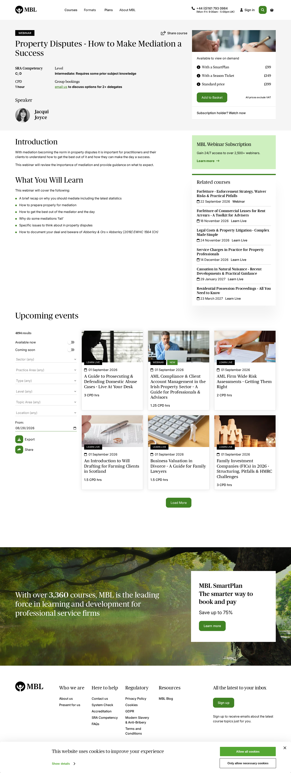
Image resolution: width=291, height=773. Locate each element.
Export (30, 439)
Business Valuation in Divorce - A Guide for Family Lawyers (178, 422)
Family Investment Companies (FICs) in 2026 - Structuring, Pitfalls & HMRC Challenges (245, 422)
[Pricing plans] (198, 67)
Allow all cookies (248, 751)
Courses (71, 10)
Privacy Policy (135, 699)
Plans (109, 10)
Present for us (69, 705)
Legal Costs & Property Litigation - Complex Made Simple (233, 232)
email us (61, 87)
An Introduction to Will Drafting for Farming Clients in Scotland (112, 422)
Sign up (223, 703)
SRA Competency (29, 68)
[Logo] (26, 10)
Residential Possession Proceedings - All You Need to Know (234, 291)
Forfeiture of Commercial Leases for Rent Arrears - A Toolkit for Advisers (231, 213)
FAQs (95, 724)
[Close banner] (284, 747)
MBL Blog (166, 699)
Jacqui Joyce (42, 114)
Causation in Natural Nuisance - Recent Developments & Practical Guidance (229, 271)
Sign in (249, 10)
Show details (61, 763)
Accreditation (102, 711)
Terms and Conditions (133, 731)
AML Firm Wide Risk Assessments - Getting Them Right (245, 338)
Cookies (131, 705)
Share (29, 450)
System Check (102, 705)
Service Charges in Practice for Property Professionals (230, 252)
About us (66, 699)
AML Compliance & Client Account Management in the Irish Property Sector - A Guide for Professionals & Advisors (178, 340)
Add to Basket (212, 97)
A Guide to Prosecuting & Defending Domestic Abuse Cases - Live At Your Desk (112, 340)
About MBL (127, 10)
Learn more (206, 161)
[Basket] (272, 10)
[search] (263, 10)
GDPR (129, 711)
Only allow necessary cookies (247, 763)
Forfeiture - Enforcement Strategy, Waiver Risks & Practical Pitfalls (231, 194)
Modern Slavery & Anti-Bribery (137, 720)
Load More (179, 503)
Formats (90, 10)
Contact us (100, 699)
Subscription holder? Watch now (221, 113)
